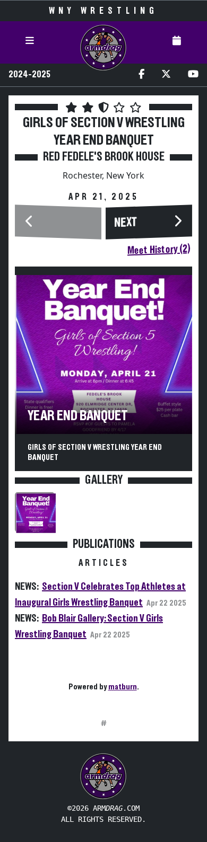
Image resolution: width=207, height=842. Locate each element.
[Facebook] (141, 75)
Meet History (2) (158, 249)
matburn (122, 687)
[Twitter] (166, 75)
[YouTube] (193, 75)
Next (125, 223)
